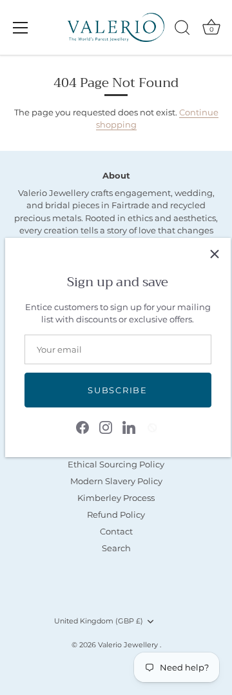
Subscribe (117, 390)
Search (116, 548)
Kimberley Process (116, 498)
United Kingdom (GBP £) (98, 621)
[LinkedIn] (128, 426)
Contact (116, 531)
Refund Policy (116, 514)
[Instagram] (105, 426)
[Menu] (20, 28)
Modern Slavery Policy (116, 481)
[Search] (182, 29)
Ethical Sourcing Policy (116, 464)
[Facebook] (82, 426)
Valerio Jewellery (129, 644)
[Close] (214, 254)
